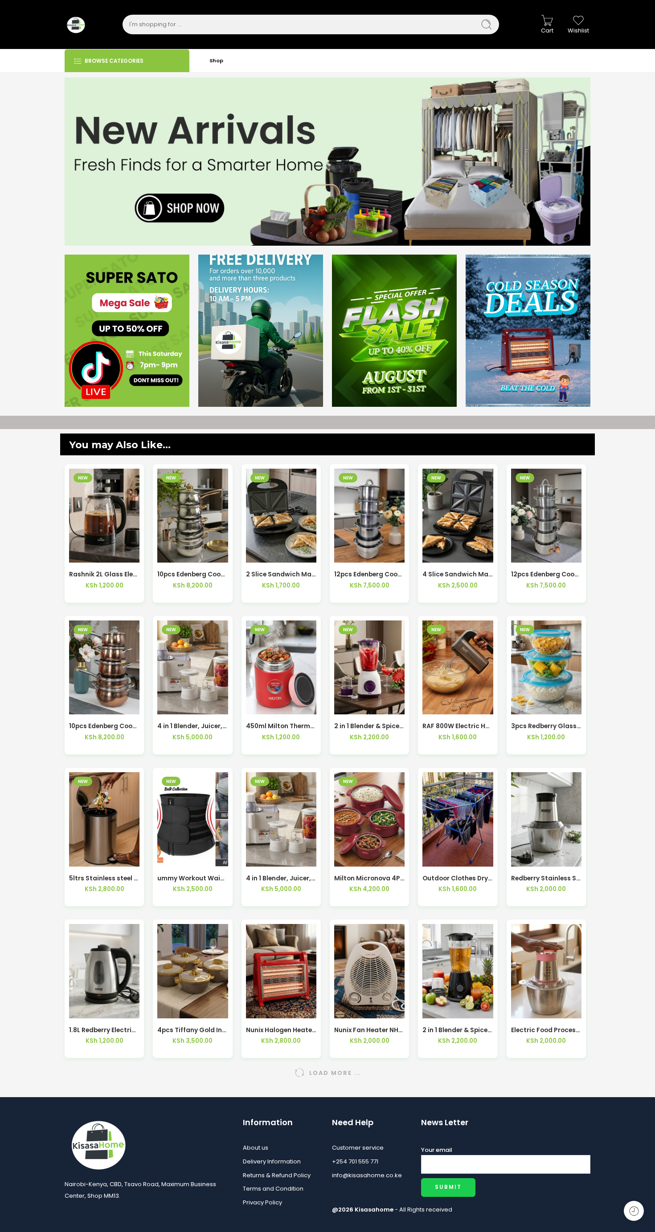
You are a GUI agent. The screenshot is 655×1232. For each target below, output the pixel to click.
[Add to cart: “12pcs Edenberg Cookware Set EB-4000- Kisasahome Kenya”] (526, 553)
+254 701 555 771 (355, 1161)
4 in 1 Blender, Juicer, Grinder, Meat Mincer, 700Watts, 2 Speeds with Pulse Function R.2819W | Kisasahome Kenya (192, 726)
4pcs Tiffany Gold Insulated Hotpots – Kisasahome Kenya (192, 1030)
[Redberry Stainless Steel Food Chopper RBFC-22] (546, 819)
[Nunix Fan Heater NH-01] (369, 971)
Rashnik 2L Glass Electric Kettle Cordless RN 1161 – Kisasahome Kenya (104, 574)
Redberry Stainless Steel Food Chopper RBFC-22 (546, 878)
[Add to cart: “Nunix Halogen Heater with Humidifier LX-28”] (261, 1009)
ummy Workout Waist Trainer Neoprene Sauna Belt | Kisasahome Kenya (192, 878)
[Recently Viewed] (634, 1211)
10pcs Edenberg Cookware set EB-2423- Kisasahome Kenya (104, 726)
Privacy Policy (262, 1202)
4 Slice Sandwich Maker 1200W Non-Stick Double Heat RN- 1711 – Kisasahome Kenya (457, 574)
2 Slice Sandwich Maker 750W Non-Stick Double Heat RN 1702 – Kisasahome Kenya (281, 574)
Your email (436, 1150)
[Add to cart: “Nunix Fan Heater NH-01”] (350, 1009)
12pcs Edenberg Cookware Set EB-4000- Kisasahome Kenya (546, 574)
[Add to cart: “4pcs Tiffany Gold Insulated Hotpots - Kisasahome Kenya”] (173, 1009)
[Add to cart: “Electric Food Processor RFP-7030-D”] (526, 1009)
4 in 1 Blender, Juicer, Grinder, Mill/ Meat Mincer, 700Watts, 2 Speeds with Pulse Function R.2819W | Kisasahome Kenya (281, 878)
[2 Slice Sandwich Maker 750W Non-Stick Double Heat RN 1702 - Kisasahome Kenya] (281, 516)
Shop (216, 60)
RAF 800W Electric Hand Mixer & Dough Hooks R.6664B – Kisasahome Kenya (457, 726)
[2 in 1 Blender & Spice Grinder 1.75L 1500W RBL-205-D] (457, 971)
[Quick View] (124, 553)
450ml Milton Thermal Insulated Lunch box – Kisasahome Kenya (281, 726)
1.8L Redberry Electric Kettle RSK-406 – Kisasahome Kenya (104, 1030)
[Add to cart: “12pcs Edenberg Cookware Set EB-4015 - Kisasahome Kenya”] (350, 553)
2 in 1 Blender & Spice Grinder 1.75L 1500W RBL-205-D (457, 1030)
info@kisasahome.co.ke (367, 1175)
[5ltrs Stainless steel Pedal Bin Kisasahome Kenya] (104, 819)
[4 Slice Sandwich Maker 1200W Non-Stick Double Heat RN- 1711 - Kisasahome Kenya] (457, 516)
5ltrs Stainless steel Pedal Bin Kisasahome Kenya (104, 878)
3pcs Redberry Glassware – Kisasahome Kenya (546, 726)
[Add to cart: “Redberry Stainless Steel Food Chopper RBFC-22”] (526, 857)
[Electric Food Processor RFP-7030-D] (546, 971)
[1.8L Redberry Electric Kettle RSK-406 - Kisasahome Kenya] (104, 971)
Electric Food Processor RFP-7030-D (546, 1030)
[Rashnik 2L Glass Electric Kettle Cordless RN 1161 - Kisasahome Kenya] (104, 516)
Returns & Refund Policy (277, 1175)
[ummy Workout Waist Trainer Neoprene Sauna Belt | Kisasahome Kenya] (192, 819)
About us (255, 1147)
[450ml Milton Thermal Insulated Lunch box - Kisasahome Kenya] (281, 667)
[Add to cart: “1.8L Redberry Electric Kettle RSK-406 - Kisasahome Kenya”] (85, 1009)
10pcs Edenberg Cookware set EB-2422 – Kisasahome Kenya (192, 574)
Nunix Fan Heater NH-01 (369, 1030)
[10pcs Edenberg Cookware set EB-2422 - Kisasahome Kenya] (192, 516)
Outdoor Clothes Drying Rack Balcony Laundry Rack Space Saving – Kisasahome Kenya (457, 878)
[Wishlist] (104, 553)
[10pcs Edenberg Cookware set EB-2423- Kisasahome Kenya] (104, 667)
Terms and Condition (273, 1188)
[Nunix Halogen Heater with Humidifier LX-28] (281, 971)
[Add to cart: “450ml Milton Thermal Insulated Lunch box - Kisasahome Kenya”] (261, 705)
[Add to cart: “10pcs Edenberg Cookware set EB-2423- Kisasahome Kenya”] (85, 705)
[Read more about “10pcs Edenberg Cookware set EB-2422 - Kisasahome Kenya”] (173, 553)
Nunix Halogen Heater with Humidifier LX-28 (281, 1030)
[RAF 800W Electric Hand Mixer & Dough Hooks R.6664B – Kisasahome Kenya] (457, 667)
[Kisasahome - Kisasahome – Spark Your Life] (76, 24)
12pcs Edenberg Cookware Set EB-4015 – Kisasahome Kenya (369, 574)
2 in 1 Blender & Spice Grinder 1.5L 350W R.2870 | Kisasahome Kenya (369, 726)
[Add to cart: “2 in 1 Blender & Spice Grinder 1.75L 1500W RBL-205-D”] (438, 1009)
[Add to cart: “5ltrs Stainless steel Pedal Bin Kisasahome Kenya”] (85, 857)
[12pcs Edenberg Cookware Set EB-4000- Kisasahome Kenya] (546, 516)
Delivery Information (272, 1161)
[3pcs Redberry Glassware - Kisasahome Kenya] (546, 667)
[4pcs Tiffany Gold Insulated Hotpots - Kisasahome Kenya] (192, 971)
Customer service (358, 1147)
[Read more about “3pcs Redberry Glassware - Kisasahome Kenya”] (526, 705)
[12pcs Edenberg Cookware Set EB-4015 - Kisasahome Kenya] (369, 516)
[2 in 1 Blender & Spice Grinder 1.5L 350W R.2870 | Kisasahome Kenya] (369, 667)
